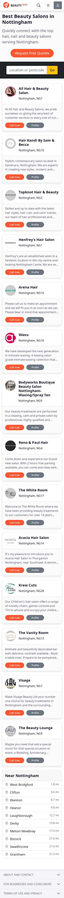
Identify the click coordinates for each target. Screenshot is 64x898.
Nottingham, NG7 (30, 98)
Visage (24, 680)
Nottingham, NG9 (30, 401)
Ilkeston (34, 800)
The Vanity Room (34, 632)
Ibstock (34, 839)
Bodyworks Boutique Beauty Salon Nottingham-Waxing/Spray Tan (36, 388)
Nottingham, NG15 (31, 293)
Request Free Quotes (32, 53)
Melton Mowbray (34, 831)
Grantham (34, 854)
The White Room (33, 490)
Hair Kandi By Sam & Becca (36, 142)
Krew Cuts (28, 585)
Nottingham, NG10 (31, 150)
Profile (35, 125)
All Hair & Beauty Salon (34, 90)
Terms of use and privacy (23, 893)
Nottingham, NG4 (30, 448)
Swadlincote (34, 846)
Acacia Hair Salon (34, 537)
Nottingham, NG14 (31, 543)
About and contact (18, 875)
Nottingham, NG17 (31, 496)
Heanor (34, 808)
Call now (15, 125)
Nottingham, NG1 (30, 245)
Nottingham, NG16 (31, 340)
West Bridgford (34, 784)
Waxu (24, 334)
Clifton (34, 792)
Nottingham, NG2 (30, 198)
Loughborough (34, 815)
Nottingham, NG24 (31, 591)
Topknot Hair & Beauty (38, 192)
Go (52, 70)
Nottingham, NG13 (31, 638)
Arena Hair (28, 287)
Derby (34, 823)
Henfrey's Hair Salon (36, 239)
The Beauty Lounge (36, 727)
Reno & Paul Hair (33, 442)
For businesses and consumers (27, 884)
